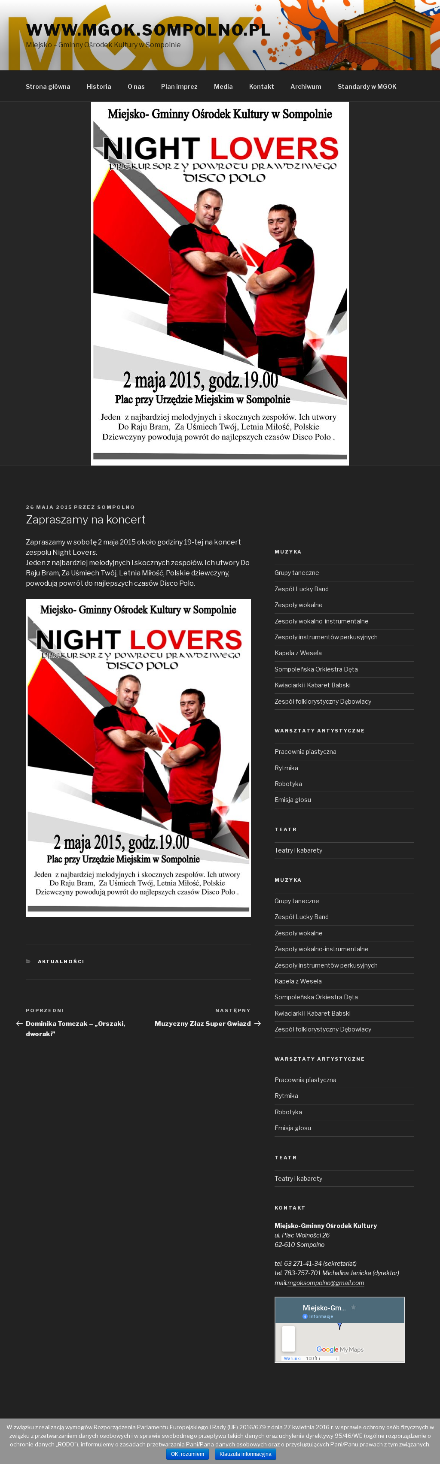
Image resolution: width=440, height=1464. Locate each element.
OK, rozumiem (187, 1454)
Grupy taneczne (297, 572)
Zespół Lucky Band (302, 589)
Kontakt (261, 86)
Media (223, 86)
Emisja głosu (293, 799)
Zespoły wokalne (299, 604)
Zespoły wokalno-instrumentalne (322, 621)
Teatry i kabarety (298, 850)
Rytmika (286, 767)
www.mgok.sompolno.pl (149, 30)
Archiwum (305, 86)
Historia (99, 86)
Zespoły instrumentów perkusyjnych (326, 637)
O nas (136, 86)
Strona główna (48, 86)
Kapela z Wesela (298, 652)
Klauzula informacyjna (246, 1454)
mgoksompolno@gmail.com (325, 1282)
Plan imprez (179, 86)
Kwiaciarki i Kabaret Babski (313, 685)
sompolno (116, 507)
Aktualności (61, 962)
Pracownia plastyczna (305, 751)
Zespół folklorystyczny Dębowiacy (323, 701)
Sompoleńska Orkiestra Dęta (316, 669)
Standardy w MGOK (367, 86)
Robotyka (288, 783)
